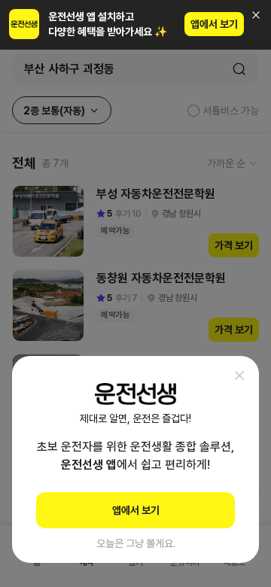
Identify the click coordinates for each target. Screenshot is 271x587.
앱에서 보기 (214, 24)
